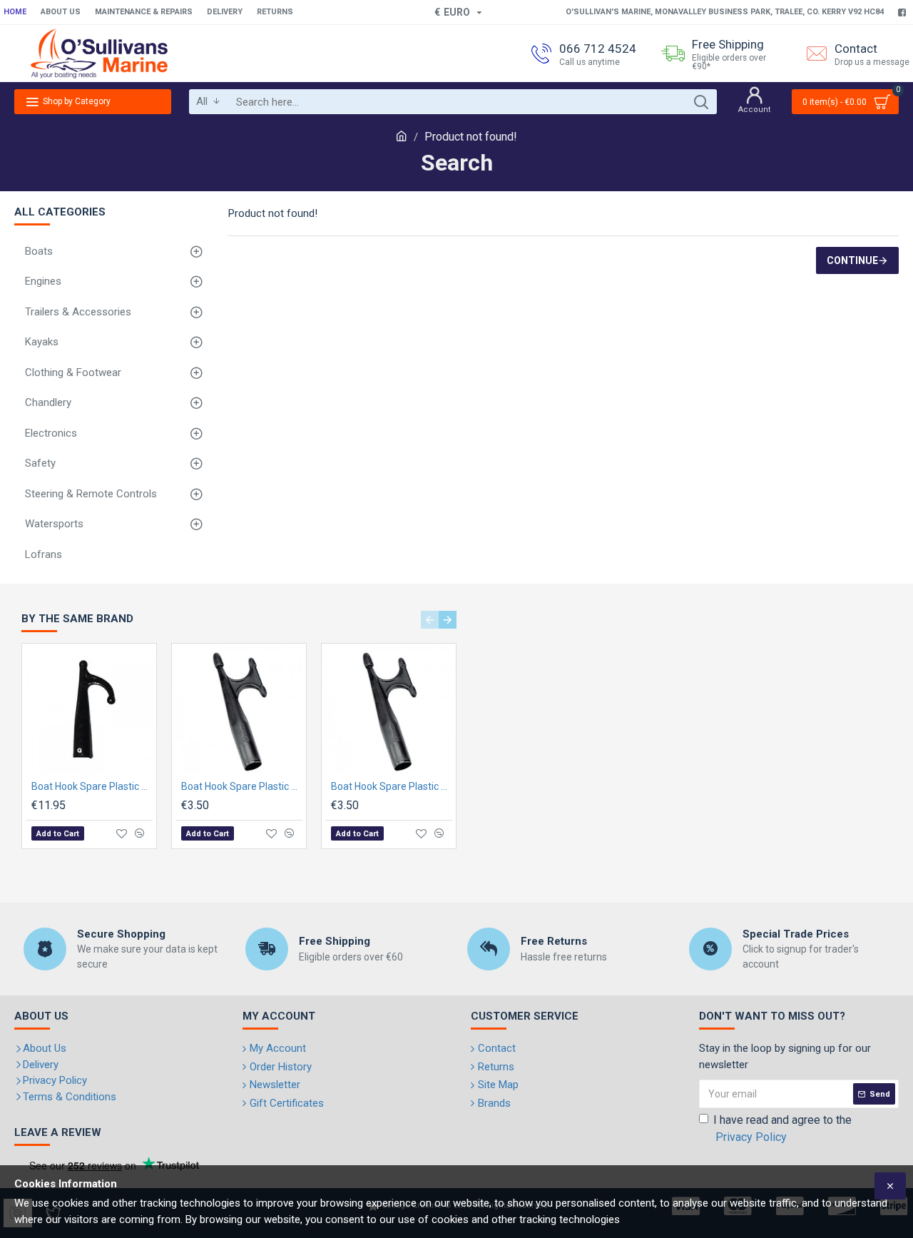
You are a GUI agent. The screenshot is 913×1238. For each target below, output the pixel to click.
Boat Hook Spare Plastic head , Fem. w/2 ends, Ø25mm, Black (241, 786)
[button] (430, 620)
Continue (852, 260)
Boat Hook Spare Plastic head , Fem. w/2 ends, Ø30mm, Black (391, 786)
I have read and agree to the (782, 1128)
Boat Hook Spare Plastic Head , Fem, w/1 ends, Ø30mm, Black (92, 786)
